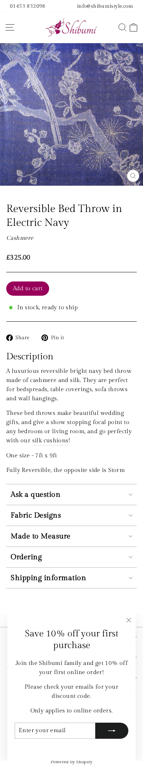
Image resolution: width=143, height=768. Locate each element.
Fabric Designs (36, 515)
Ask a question (35, 494)
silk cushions (50, 440)
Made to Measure (41, 536)
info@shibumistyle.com (105, 6)
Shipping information (48, 578)
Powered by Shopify (71, 761)
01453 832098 (27, 6)
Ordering (26, 557)
